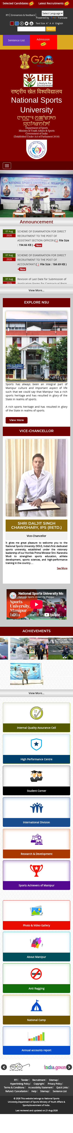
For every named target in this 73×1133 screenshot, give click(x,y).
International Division (36, 822)
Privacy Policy (55, 1083)
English (59, 23)
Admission (44, 39)
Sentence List (16, 40)
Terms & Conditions (14, 1087)
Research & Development (36, 854)
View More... (36, 290)
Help (33, 1091)
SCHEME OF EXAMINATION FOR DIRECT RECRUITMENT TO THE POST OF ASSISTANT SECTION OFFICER (41, 236)
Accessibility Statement (40, 1087)
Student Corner (36, 790)
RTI (7, 15)
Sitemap (53, 1079)
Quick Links (62, 1087)
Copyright (39, 1083)
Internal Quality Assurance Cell (36, 727)
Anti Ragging (37, 988)
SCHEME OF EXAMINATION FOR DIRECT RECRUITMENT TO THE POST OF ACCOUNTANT (41, 259)
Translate (62, 17)
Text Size (40, 23)
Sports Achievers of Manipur (36, 885)
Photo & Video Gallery (36, 925)
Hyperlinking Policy (20, 1083)
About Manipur (36, 957)
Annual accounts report (36, 1050)
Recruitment (38, 1079)
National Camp (36, 1020)
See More (62, 568)
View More (16, 420)
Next (69, 1067)
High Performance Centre (36, 759)
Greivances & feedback (23, 15)
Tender (24, 1079)
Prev (4, 1067)
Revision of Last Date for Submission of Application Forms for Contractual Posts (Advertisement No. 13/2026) (42, 283)
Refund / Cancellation (16, 1091)
